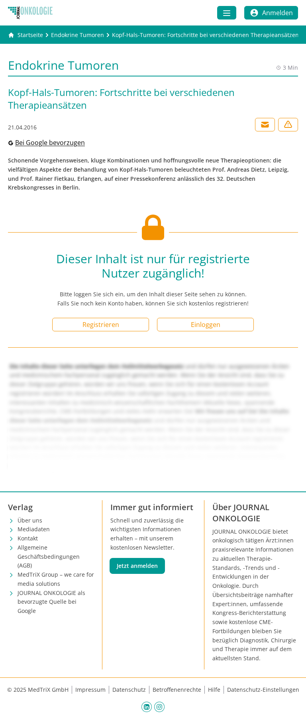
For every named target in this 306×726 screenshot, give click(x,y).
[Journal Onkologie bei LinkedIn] (146, 707)
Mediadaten (34, 529)
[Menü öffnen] (226, 13)
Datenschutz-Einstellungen (263, 689)
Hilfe (214, 689)
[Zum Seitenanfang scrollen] (291, 711)
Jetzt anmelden (137, 565)
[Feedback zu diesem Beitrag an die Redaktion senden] (288, 124)
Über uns (30, 520)
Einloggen (205, 324)
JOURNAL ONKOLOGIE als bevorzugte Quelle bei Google (51, 602)
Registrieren (100, 324)
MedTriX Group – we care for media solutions (56, 579)
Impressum (90, 689)
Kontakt (28, 538)
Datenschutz (129, 689)
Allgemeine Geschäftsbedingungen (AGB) (49, 556)
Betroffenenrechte (177, 689)
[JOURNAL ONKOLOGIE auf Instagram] (159, 707)
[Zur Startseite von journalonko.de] (30, 12)
